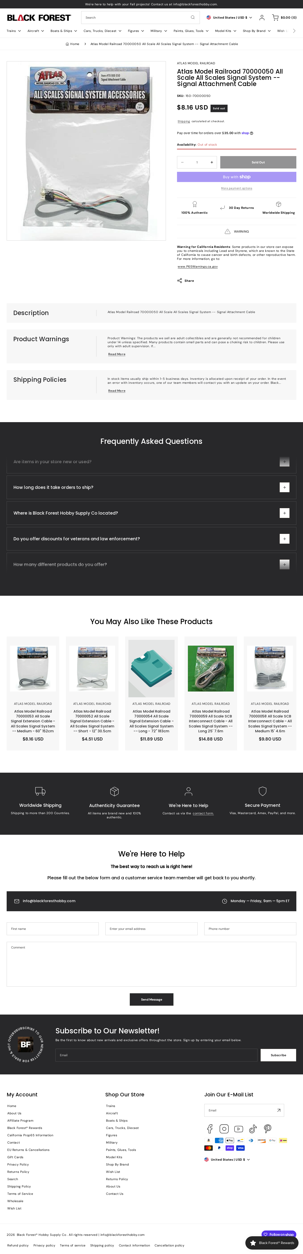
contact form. (203, 813)
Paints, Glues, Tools (121, 1150)
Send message (151, 999)
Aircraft (112, 1113)
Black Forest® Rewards (24, 1128)
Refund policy (18, 1245)
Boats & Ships (117, 1121)
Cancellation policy (169, 1245)
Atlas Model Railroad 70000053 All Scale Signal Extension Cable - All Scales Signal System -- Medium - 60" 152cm (33, 650)
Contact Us (114, 1194)
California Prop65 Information (30, 1135)
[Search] (193, 17)
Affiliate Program (20, 1121)
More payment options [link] (236, 188)
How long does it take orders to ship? (53, 507)
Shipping (184, 121)
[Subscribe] (279, 1110)
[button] (13, 31)
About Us (14, 1113)
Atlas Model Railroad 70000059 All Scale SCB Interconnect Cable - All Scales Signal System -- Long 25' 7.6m (208, 650)
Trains (110, 1106)
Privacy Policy (18, 1164)
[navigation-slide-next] (288, 31)
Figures (111, 1135)
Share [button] (189, 281)
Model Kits (114, 1157)
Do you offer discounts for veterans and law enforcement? (77, 558)
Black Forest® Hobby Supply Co (41, 1235)
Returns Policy (18, 1172)
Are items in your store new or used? (53, 481)
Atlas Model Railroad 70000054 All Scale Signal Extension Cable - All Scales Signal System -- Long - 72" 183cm (151, 650)
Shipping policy (102, 1245)
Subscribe (278, 1055)
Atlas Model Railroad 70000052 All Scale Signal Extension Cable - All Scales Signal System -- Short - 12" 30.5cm (92, 650)
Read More (116, 354)
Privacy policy (44, 1245)
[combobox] (140, 17)
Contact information (134, 1245)
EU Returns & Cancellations (28, 1150)
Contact (13, 1142)
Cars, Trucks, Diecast (122, 1128)
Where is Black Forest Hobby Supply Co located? (66, 532)
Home (74, 44)
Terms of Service (20, 1194)
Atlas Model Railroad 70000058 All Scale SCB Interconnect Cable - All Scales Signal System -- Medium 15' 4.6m (267, 650)
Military (112, 1142)
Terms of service (73, 1245)
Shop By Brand (117, 1164)
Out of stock (197, 145)
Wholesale (15, 1201)
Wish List (14, 1208)
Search (12, 1179)
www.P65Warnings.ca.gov (198, 266)
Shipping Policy (19, 1186)
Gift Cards (15, 1157)
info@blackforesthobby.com (49, 900)
